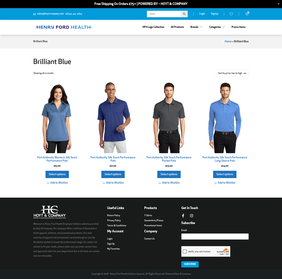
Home (228, 41)
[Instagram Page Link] (191, 217)
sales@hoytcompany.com (50, 14)
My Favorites (113, 249)
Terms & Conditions (116, 225)
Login (202, 14)
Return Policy (113, 215)
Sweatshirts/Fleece (153, 220)
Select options (57, 174)
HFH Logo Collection (153, 27)
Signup (214, 14)
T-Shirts (148, 215)
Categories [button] (215, 27)
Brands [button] (194, 27)
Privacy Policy (114, 220)
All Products (177, 27)
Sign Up (111, 244)
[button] (57, 183)
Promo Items (238, 27)
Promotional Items (153, 225)
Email (184, 230)
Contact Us (149, 239)
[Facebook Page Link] (183, 217)
